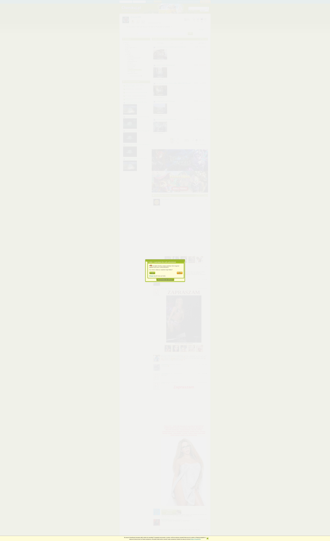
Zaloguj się (152, 276)
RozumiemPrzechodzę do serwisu (165, 278)
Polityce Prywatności (195, 539)
